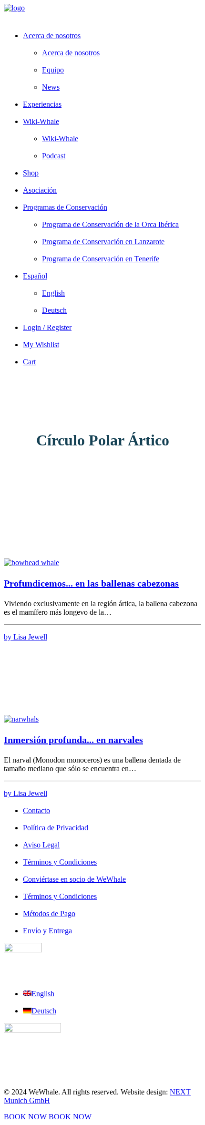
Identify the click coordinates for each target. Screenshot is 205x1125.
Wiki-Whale (41, 121)
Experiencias (42, 104)
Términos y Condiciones (60, 862)
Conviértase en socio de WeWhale (74, 879)
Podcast (53, 156)
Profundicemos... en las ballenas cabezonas (91, 583)
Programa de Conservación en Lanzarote (103, 241)
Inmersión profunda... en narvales (73, 739)
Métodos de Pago (49, 913)
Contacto (36, 810)
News (51, 87)
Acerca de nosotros (52, 35)
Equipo (53, 70)
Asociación (40, 190)
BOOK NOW (25, 1117)
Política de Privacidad (55, 828)
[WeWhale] (102, 13)
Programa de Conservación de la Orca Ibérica (110, 224)
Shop (31, 173)
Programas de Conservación (65, 207)
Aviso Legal (41, 845)
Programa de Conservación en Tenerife (100, 259)
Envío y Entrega (47, 931)
